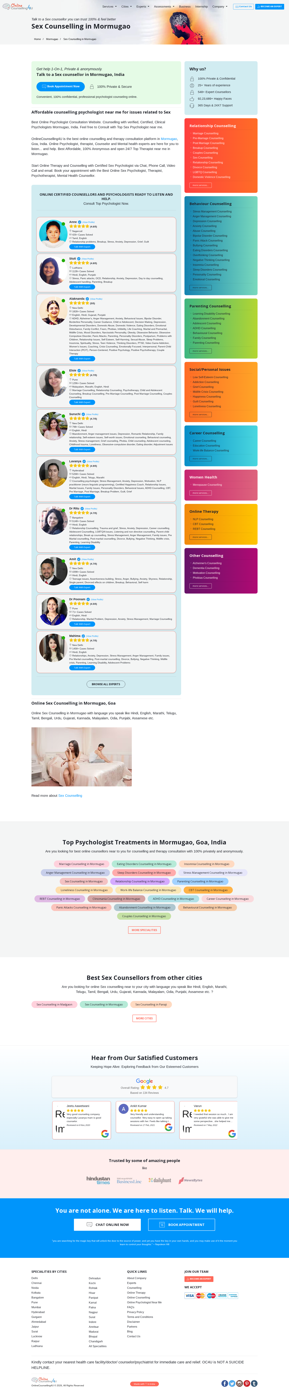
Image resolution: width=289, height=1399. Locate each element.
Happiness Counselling (207, 396)
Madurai (94, 1331)
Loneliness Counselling (207, 406)
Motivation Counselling (206, 572)
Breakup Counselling (205, 148)
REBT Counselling (204, 528)
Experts (141, 6)
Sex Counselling (70, 795)
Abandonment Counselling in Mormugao (144, 907)
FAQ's (130, 1307)
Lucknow (36, 1336)
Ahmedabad (38, 1321)
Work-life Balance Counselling (211, 450)
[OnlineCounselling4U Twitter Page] (232, 1383)
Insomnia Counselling (206, 264)
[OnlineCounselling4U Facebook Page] (224, 1383)
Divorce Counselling (205, 167)
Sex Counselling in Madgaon (54, 1004)
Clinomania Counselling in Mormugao (116, 899)
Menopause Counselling (207, 484)
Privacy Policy (135, 1312)
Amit (72, 559)
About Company (136, 1278)
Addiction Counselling (206, 382)
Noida (35, 1287)
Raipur (35, 1341)
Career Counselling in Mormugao (228, 899)
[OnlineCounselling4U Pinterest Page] (247, 1383)
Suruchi (74, 414)
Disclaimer (133, 1321)
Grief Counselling (203, 386)
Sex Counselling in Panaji (151, 1004)
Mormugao (52, 39)
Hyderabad (38, 1312)
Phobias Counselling (205, 577)
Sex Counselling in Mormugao (84, 881)
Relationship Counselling (208, 162)
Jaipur (35, 1326)
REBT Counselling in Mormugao (60, 899)
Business (185, 6)
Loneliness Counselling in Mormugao (84, 890)
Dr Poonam (77, 599)
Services (108, 6)
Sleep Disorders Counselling (210, 269)
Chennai (36, 1283)
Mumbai (36, 1307)
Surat (34, 1331)
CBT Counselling (203, 524)
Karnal (93, 1302)
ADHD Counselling (204, 328)
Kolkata (35, 1292)
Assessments (163, 6)
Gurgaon (36, 1317)
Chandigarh (96, 1341)
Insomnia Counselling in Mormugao (206, 864)
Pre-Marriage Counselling (208, 138)
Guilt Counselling (203, 401)
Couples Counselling (205, 152)
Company (218, 6)
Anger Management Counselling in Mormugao (75, 873)
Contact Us (245, 6)
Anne (73, 222)
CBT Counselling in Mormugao (208, 890)
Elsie (72, 370)
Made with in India (144, 1383)
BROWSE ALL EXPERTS (106, 684)
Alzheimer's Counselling (207, 563)
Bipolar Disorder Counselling (210, 235)
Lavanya (75, 461)
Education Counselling (206, 445)
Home (37, 39)
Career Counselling (204, 440)
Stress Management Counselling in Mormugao (212, 873)
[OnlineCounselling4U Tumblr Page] (254, 1383)
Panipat (93, 1297)
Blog (130, 1331)
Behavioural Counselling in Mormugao (207, 907)
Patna (92, 1307)
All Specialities (98, 1346)
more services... (201, 185)
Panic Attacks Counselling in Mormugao (81, 907)
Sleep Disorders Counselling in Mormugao (144, 873)
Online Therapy (136, 1292)
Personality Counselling (207, 274)
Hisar (92, 1292)
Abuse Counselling (204, 230)
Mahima (74, 636)
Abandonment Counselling (208, 318)
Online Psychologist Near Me (144, 1302)
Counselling (134, 1287)
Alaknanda (76, 298)
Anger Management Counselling (212, 216)
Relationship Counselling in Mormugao (140, 881)
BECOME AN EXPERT (271, 6)
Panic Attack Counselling (208, 240)
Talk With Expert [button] (82, 246)
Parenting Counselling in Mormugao (200, 881)
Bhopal (93, 1336)
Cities (125, 6)
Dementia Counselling (206, 568)
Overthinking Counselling (208, 255)
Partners (132, 1326)
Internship (201, 6)
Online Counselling (138, 1297)
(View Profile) (88, 222)
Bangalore (37, 1297)
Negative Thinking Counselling (211, 260)
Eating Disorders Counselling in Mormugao (144, 864)
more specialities (144, 930)
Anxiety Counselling (205, 226)
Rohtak (93, 1288)
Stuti (72, 258)
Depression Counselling (207, 221)
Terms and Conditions (140, 1317)
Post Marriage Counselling (208, 143)
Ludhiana (37, 1346)
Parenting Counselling (206, 342)
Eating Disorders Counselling (210, 250)
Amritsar (94, 1326)
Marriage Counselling (205, 133)
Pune (34, 1302)
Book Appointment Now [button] (63, 86)
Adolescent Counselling (207, 323)
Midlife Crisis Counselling (208, 391)
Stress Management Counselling (212, 211)
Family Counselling (204, 337)
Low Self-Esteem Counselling (210, 377)
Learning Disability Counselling (211, 313)
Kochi (92, 1283)
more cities (144, 1018)
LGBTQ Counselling (205, 172)
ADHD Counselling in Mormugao (173, 899)
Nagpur (93, 1312)
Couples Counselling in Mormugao (144, 916)
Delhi (34, 1278)
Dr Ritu (74, 508)
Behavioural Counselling (207, 333)
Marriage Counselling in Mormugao (81, 864)
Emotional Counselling (206, 279)
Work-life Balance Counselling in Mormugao (148, 890)
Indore (92, 1322)
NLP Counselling (203, 519)
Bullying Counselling (205, 245)
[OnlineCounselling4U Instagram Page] (239, 1383)
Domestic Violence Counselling (211, 177)
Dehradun (95, 1278)
